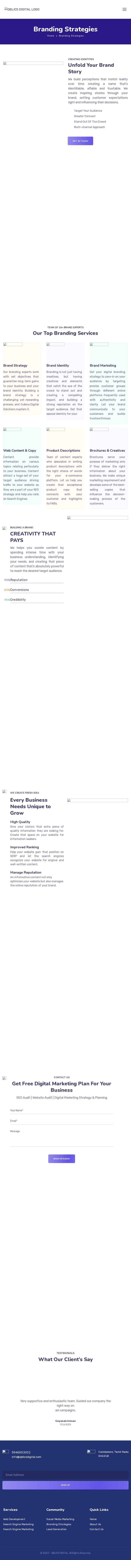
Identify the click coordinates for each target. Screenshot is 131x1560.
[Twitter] (80, 1542)
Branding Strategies (58, 1524)
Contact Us (97, 1529)
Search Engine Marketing (18, 1524)
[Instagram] (56, 1542)
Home (50, 35)
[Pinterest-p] (62, 1542)
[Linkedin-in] (68, 1542)
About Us (95, 1524)
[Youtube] (74, 1542)
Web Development (14, 1519)
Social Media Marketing (60, 1519)
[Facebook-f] (50, 1542)
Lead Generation (56, 1529)
